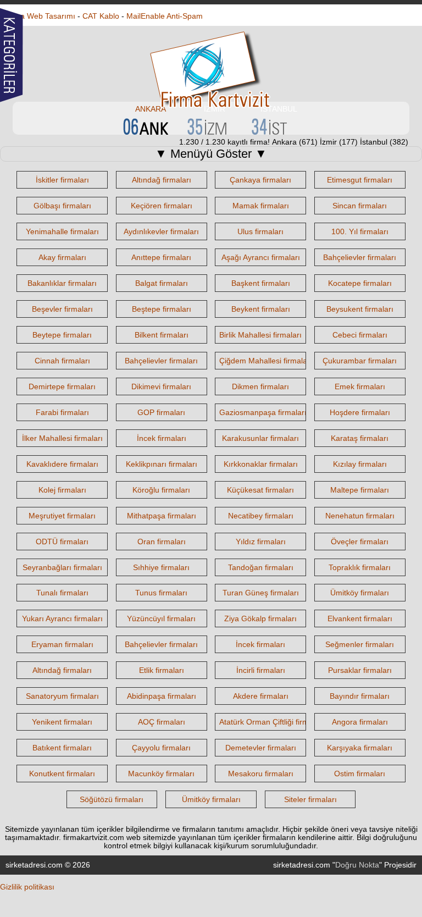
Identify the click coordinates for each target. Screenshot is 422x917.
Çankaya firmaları (260, 179)
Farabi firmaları (62, 412)
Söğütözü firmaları (111, 799)
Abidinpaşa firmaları (161, 696)
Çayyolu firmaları (161, 747)
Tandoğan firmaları (260, 567)
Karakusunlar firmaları (260, 438)
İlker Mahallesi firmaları (62, 438)
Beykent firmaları (260, 309)
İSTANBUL (278, 108)
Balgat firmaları (161, 283)
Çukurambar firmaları (360, 360)
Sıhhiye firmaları (161, 567)
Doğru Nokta (357, 864)
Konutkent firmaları (62, 773)
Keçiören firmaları (161, 205)
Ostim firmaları (359, 773)
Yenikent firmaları (62, 721)
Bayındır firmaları (360, 696)
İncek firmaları (161, 438)
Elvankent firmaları (359, 618)
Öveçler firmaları (359, 541)
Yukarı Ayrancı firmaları (62, 618)
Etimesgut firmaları (359, 179)
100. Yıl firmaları (359, 231)
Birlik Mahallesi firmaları (260, 334)
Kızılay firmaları (360, 464)
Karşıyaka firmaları (359, 747)
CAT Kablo (100, 16)
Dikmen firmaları (260, 386)
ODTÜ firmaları (62, 541)
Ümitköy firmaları (359, 592)
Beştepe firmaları (161, 309)
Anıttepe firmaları (161, 257)
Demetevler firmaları (260, 747)
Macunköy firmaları (161, 773)
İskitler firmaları (62, 179)
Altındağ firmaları (161, 179)
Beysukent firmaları (359, 309)
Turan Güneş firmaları (261, 592)
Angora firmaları (360, 721)
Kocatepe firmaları (360, 283)
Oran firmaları (161, 541)
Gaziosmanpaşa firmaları (263, 412)
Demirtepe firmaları (62, 386)
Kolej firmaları (62, 489)
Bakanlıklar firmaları (62, 283)
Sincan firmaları (359, 205)
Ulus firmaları (260, 231)
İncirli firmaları (260, 670)
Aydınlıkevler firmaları (161, 231)
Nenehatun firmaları (360, 515)
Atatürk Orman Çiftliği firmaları (271, 721)
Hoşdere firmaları (360, 412)
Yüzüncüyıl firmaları (161, 618)
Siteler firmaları (310, 799)
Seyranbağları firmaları (62, 567)
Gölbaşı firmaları (62, 205)
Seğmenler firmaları (359, 644)
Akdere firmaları (260, 696)
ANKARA (150, 108)
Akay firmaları (62, 257)
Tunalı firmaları (62, 592)
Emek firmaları (360, 386)
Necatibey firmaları (260, 515)
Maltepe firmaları (359, 489)
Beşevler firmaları (62, 309)
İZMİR (214, 108)
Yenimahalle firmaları (62, 231)
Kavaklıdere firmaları (62, 464)
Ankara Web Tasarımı (37, 16)
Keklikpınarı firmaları (161, 464)
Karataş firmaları (359, 438)
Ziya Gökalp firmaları (260, 618)
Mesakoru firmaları (260, 773)
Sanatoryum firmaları (62, 696)
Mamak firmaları (260, 205)
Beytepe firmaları (62, 334)
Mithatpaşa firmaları (161, 515)
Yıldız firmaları (261, 541)
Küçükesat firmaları (260, 489)
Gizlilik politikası (27, 886)
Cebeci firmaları (359, 334)
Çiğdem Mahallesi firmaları (265, 360)
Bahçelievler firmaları (359, 257)
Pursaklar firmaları (360, 670)
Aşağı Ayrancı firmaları (260, 257)
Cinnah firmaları (62, 360)
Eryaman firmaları (62, 644)
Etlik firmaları (161, 670)
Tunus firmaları (161, 592)
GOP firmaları (161, 412)
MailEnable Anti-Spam (164, 16)
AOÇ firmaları (161, 721)
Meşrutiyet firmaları (62, 515)
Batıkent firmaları (62, 747)
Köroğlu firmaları (161, 489)
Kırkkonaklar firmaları (261, 464)
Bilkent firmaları (161, 334)
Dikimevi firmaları (161, 386)
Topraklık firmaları (360, 567)
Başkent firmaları (260, 283)
